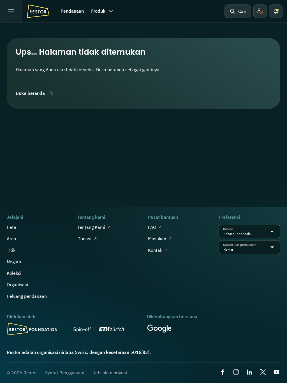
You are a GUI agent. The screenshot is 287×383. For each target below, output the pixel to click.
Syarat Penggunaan (64, 372)
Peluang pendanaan (27, 296)
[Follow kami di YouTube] (277, 372)
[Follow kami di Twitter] (263, 372)
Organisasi (17, 284)
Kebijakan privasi (109, 372)
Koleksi (14, 273)
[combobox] (252, 234)
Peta (11, 227)
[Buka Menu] (11, 11)
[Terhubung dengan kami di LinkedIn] (250, 372)
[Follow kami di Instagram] (236, 372)
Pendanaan (72, 11)
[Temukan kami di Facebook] (223, 372)
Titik (11, 250)
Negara (14, 261)
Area (11, 238)
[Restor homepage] (38, 11)
